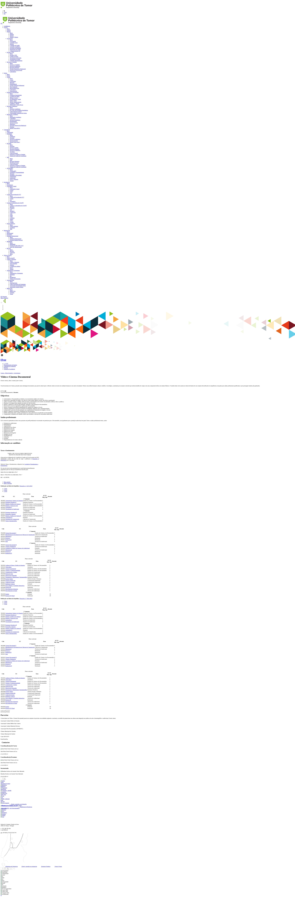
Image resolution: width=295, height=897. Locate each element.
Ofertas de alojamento (15, 278)
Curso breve (13, 89)
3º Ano (5, 491)
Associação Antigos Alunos (16, 287)
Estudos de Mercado (10, 580)
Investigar (12, 151)
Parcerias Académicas (12, 106)
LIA (11, 193)
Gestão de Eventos (10, 582)
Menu (8, 29)
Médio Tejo (9, 288)
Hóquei (11, 269)
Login (5, 12)
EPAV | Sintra (13, 100)
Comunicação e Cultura (11, 572)
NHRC (11, 219)
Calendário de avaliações (10, 366)
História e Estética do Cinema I (13, 504)
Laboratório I (8, 507)
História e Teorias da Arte (11, 505)
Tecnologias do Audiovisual (12, 509)
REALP (9, 248)
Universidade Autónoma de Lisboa (18, 113)
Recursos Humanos (14, 67)
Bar (11, 276)
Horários (6, 367)
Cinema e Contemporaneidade (12, 570)
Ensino (5, 73)
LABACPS (13, 212)
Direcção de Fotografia (11, 575)
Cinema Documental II (11, 545)
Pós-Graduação (13, 87)
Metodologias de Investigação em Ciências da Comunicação (20, 534)
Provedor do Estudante (15, 48)
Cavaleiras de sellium (15, 266)
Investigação (7, 182)
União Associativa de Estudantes (18, 284)
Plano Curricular (8, 483)
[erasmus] (3, 814)
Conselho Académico (15, 46)
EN (4, 13)
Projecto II (8, 551)
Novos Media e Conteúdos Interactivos (14, 585)
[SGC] (2, 811)
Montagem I (8, 536)
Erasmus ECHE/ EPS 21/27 (16, 245)
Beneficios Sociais (14, 162)
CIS (11, 209)
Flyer (3, 359)
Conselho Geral (13, 42)
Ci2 (11, 200)
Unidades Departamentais (16, 60)
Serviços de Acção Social (16, 70)
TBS (11, 229)
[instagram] (5, 869)
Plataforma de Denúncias (11, 866)
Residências (13, 277)
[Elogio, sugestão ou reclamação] (5, 803)
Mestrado (12, 82)
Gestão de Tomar (14, 56)
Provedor (12, 138)
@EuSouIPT (10, 168)
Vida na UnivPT (8, 255)
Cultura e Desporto (11, 259)
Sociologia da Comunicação (12, 519)
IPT (2, 23)
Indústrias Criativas (10, 584)
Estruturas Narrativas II (11, 512)
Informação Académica (12, 114)
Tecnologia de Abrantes (15, 58)
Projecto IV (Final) (10, 595)
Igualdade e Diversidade (16, 175)
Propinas (12, 127)
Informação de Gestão (15, 49)
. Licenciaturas (16, 373)
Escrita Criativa (9, 579)
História (9, 31)
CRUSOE (12, 252)
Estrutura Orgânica (45, 866)
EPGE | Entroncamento (15, 102)
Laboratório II (8, 517)
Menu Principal (4, 298)
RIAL (11, 254)
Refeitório (12, 274)
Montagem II (8, 550)
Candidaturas (7, 26)
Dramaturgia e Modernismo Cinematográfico (16, 577)
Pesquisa (5, 296)
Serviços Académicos (15, 66)
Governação (10, 38)
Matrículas (12, 124)
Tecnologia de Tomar (15, 59)
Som (6, 541)
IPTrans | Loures (14, 98)
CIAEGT (12, 208)
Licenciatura (13, 81)
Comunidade (7, 129)
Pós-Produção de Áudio (11, 590)
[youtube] (4, 779)
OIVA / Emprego (14, 179)
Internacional (7, 230)
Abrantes (12, 292)
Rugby (11, 267)
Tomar (11, 294)
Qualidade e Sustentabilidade (17, 172)
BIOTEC (12, 207)
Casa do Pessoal (14, 153)
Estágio (7, 594)
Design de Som (9, 574)
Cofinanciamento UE (15, 51)
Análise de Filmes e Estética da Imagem (15, 565)
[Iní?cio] (17, 8)
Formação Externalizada (13, 92)
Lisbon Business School (16, 111)
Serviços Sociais (14, 122)
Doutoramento (13, 84)
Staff (8, 157)
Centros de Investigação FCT (14, 194)
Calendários (13, 118)
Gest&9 (12, 222)
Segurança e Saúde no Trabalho (17, 154)
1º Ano (5, 488)
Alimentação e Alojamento (13, 270)
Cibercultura (8, 567)
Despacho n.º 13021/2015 (26, 598)
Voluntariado (13, 176)
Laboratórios (13, 71)
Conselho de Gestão (15, 45)
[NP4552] (3, 810)
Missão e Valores (14, 37)
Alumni (12, 180)
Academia (12, 227)
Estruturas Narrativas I (10, 502)
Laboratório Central (11, 186)
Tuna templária (13, 263)
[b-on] (2, 816)
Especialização (13, 91)
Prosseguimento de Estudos (10, 365)
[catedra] (3, 815)
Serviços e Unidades (12, 62)
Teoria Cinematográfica (11, 521)
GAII (11, 191)
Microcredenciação (14, 88)
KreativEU (9, 234)
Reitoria (12, 44)
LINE (11, 216)
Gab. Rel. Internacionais (16, 247)
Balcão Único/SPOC (15, 128)
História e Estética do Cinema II (13, 516)
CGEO (11, 198)
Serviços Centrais (14, 147)
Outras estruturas (11, 223)
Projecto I (7, 538)
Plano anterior (7, 482)
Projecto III (8, 587)
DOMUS (12, 211)
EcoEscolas (12, 178)
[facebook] (2, 779)
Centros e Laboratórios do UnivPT (15, 203)
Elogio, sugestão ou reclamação (29, 866)
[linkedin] (10, 869)
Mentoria (12, 174)
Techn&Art (12, 201)
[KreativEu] (4, 812)
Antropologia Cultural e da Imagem (14, 500)
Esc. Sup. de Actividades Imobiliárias (19, 110)
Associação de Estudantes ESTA (18, 285)
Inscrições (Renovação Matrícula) (18, 125)
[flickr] (13, 869)
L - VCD (6, 363)
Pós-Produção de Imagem (11, 589)
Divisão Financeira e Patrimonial (18, 69)
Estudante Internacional (12, 236)
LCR (11, 214)
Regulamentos (13, 121)
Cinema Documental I (10, 533)
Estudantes (9, 133)
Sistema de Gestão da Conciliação (18, 156)
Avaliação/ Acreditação (9, 369)
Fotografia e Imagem (10, 514)
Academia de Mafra (14, 96)
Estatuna (12, 265)
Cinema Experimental (10, 568)
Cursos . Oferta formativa (7, 373)
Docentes (9, 143)
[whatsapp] (16, 869)
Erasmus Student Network (16, 240)
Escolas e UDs (10, 52)
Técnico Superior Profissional (17, 85)
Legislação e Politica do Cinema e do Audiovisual (17, 548)
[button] (1, 895)
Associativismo (10, 280)
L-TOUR (12, 218)
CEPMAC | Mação (14, 103)
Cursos (8, 77)
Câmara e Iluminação (10, 546)
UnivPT (6, 27)
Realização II (8, 553)
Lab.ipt (11, 190)
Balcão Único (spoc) (15, 142)
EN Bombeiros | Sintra (15, 99)
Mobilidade (9, 241)
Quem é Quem (58, 866)
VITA (11, 220)
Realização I (8, 539)
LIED (11, 215)
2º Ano (5, 490)
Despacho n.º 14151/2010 (26, 486)
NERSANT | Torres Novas (16, 104)
